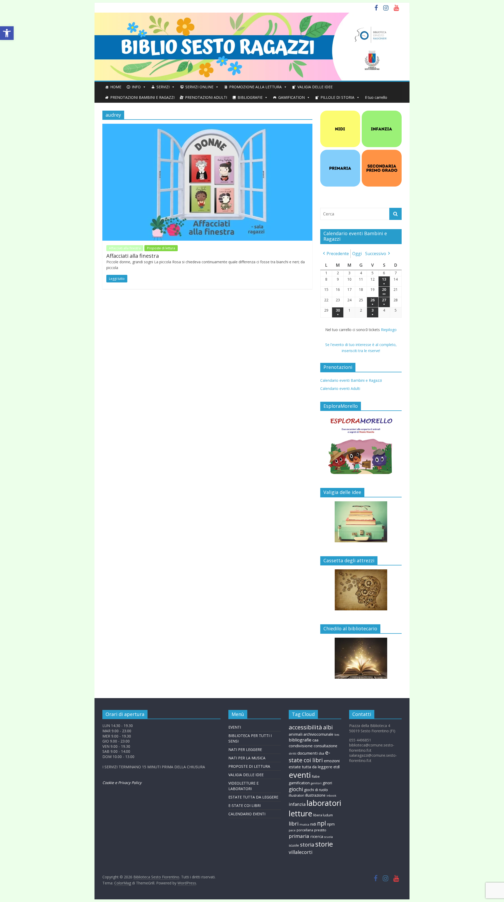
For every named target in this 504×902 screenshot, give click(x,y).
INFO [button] (136, 86)
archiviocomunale (318, 734)
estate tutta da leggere (310, 766)
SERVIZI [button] (163, 86)
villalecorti (300, 852)
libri (293, 823)
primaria (299, 836)
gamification (299, 782)
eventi (300, 775)
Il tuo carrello (376, 97)
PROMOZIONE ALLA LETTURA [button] (255, 86)
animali (295, 734)
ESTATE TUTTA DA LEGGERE (253, 797)
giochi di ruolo (316, 789)
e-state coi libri (309, 756)
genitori (316, 783)
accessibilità (305, 727)
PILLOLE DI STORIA (337, 97)
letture (300, 813)
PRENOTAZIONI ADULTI (206, 97)
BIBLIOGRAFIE (250, 97)
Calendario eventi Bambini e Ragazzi (351, 380)
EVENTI (234, 727)
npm (331, 824)
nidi (313, 824)
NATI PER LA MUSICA (246, 757)
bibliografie (300, 740)
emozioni (332, 760)
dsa (321, 753)
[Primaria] (340, 152)
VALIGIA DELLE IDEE (315, 86)
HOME (115, 86)
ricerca (316, 836)
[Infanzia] (382, 113)
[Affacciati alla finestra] (207, 127)
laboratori (324, 803)
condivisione (301, 745)
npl (321, 823)
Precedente (338, 253)
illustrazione (315, 795)
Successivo (375, 253)
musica (304, 824)
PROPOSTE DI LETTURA (249, 766)
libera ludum (323, 815)
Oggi (357, 253)
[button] (7, 33)
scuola (328, 837)
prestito (320, 830)
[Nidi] (340, 113)
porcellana (305, 830)
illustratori (296, 795)
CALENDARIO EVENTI (246, 813)
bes (336, 734)
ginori (327, 782)
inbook (331, 795)
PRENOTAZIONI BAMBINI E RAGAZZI (142, 97)
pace (292, 830)
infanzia (297, 804)
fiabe (316, 776)
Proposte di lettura (161, 248)
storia (307, 844)
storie (324, 843)
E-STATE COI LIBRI (244, 805)
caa (315, 740)
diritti (292, 753)
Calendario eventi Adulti (340, 388)
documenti (307, 753)
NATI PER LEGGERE (245, 749)
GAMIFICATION (291, 97)
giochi (296, 789)
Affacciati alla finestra (125, 248)
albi (328, 727)
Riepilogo (389, 329)
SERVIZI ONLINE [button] (199, 86)
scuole (294, 845)
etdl (336, 766)
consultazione (325, 745)
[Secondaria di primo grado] (382, 152)
